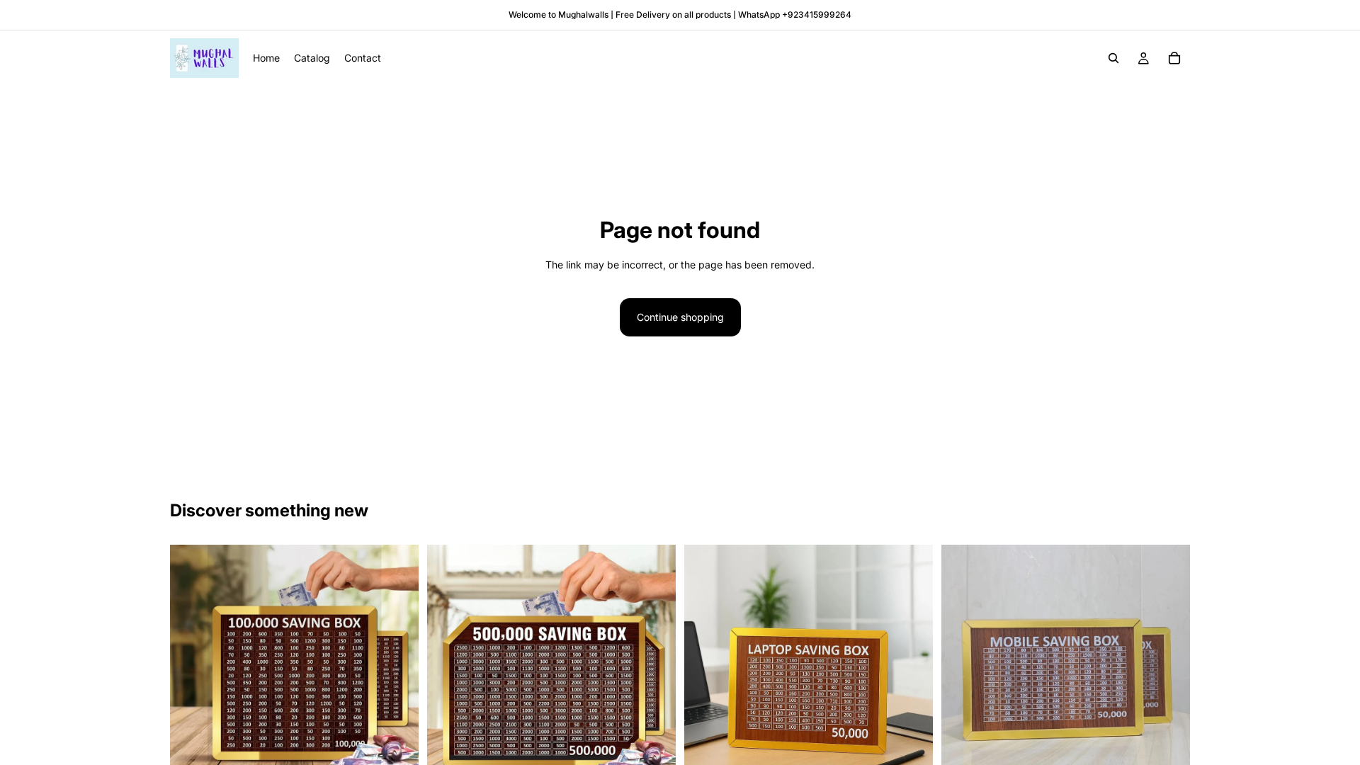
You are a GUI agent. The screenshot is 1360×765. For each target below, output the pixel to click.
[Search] (1113, 58)
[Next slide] (397, 669)
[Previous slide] (191, 669)
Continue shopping (680, 317)
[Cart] (1174, 58)
